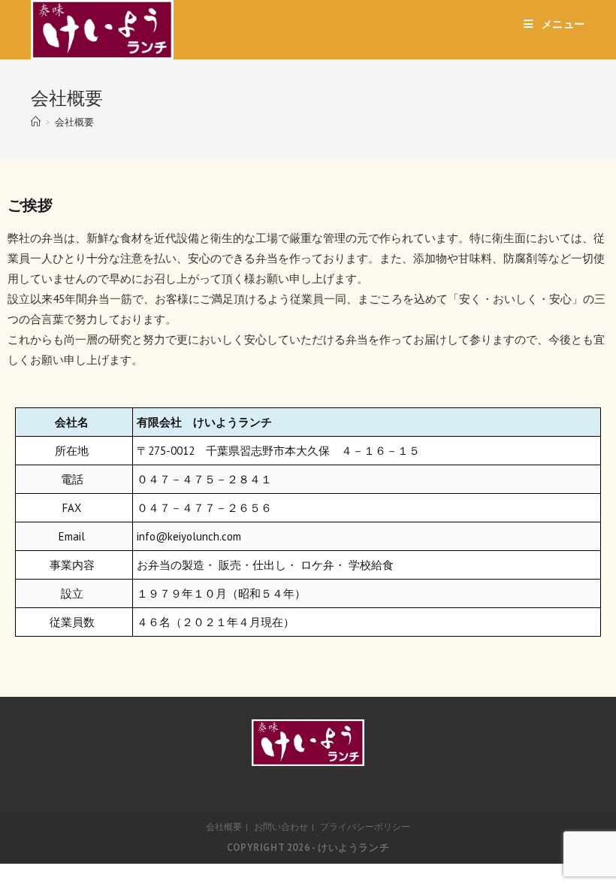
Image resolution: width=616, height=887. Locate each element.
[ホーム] (36, 122)
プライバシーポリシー (365, 826)
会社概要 (224, 826)
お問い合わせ (281, 826)
